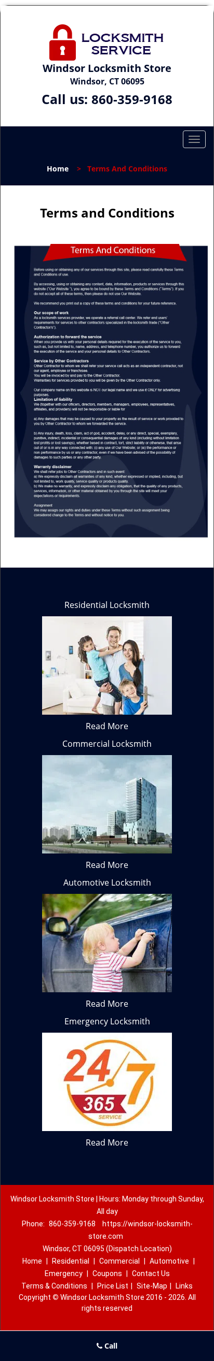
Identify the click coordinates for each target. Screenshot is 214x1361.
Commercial (119, 1261)
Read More (107, 726)
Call (109, 1346)
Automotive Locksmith (107, 882)
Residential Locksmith (107, 605)
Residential (70, 1261)
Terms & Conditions (54, 1286)
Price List (112, 1286)
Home (58, 168)
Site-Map (152, 1286)
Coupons (107, 1273)
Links (184, 1286)
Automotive (169, 1261)
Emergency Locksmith (107, 1021)
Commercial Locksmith (107, 743)
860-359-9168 (131, 99)
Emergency (64, 1273)
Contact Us (151, 1273)
